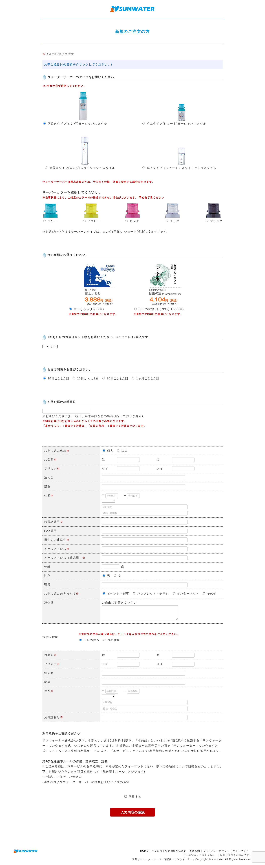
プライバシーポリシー (216, 851)
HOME (144, 851)
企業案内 (157, 851)
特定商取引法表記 (175, 851)
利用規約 (195, 851)
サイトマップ (241, 851)
